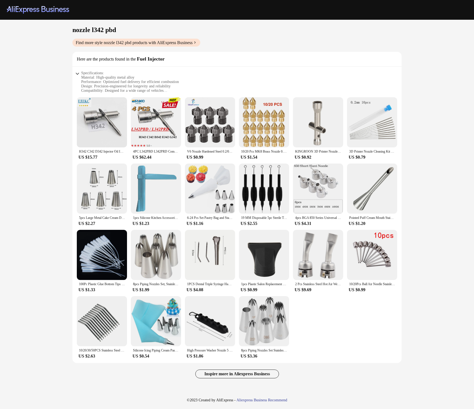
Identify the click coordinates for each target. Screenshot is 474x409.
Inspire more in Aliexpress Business (237, 373)
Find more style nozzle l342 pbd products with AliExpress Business (134, 42)
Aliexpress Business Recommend (261, 400)
